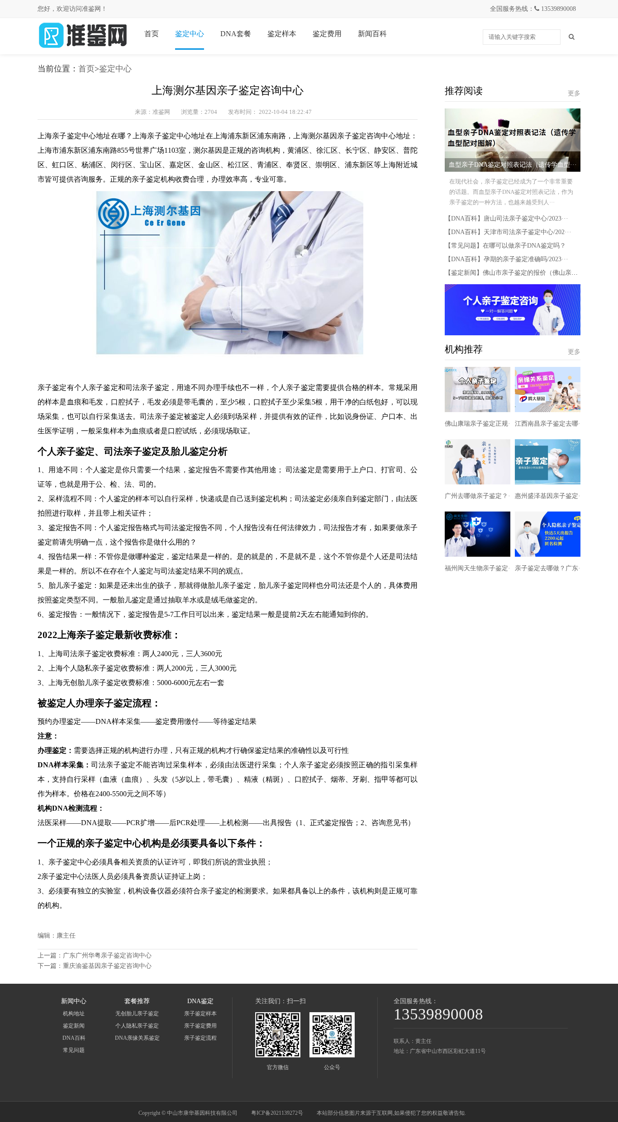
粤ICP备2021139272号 (277, 1113)
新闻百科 (372, 34)
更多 (574, 93)
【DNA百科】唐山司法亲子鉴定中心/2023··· (506, 218)
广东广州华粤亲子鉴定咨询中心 (107, 955)
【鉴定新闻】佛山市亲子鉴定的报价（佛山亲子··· (515, 272)
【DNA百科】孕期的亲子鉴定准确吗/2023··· (506, 259)
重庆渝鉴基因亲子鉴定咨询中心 (107, 965)
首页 (151, 34)
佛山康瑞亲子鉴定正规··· (480, 423)
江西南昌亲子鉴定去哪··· (550, 423)
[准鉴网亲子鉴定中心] (83, 47)
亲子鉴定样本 (200, 1013)
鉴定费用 (327, 34)
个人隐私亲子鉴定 (137, 1026)
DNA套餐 (235, 34)
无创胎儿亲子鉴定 (137, 1013)
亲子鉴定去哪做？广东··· (550, 568)
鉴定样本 (281, 34)
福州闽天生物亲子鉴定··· (480, 568)
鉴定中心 (189, 34)
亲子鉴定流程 (200, 1038)
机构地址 (74, 1013)
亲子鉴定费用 (200, 1026)
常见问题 (74, 1050)
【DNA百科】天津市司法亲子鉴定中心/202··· (508, 232)
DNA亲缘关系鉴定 (137, 1038)
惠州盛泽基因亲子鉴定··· (550, 496)
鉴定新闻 (74, 1026)
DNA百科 (74, 1038)
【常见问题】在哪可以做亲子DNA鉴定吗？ (505, 245)
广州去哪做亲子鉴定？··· (480, 496)
